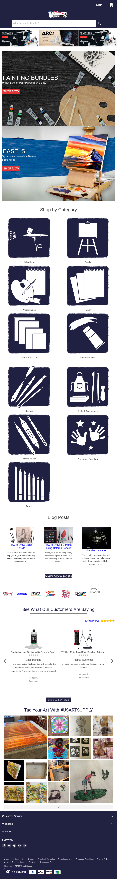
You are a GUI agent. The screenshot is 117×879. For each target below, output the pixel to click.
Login (99, 5)
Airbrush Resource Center (15, 862)
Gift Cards (33, 862)
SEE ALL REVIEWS (58, 700)
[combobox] (54, 23)
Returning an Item (65, 859)
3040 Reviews (92, 620)
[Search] (99, 23)
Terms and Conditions (85, 859)
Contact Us (19, 859)
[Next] (112, 661)
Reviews (31, 859)
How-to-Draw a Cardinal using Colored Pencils (58, 546)
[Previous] (5, 661)
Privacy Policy (103, 859)
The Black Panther (96, 550)
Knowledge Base (47, 862)
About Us (8, 859)
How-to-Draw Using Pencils (21, 546)
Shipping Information (46, 859)
